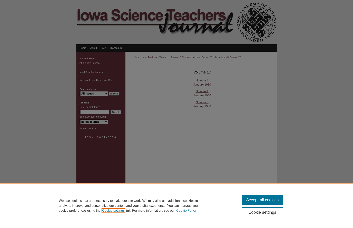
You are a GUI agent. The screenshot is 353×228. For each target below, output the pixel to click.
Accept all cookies (262, 200)
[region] (176, 205)
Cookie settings (113, 210)
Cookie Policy (186, 210)
